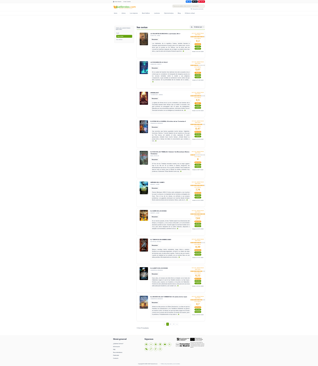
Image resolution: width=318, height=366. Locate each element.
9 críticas (198, 283)
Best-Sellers (146, 13)
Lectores (157, 13)
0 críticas (198, 48)
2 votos (198, 105)
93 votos (198, 281)
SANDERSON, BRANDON (156, 123)
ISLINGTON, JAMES (155, 35)
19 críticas (197, 311)
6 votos (198, 164)
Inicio (115, 13)
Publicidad (116, 355)
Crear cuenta (127, 1)
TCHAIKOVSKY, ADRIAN (156, 94)
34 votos (198, 134)
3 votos (198, 75)
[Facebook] (146, 344)
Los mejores (134, 13)
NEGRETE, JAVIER (154, 184)
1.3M (189, 1)
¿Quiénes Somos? (118, 343)
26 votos (198, 223)
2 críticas (198, 136)
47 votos (198, 195)
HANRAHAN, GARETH (155, 64)
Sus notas (120, 36)
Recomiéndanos (117, 352)
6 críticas (198, 197)
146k (195, 1)
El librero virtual (190, 13)
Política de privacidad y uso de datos (170, 363)
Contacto (115, 358)
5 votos (198, 46)
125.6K (202, 1)
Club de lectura (168, 13)
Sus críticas (119, 39)
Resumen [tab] (155, 39)
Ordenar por (198, 27)
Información (116, 346)
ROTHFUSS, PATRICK (155, 241)
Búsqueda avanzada (197, 9)
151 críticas (197, 254)
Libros (124, 13)
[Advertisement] (159, 20)
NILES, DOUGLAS (154, 155)
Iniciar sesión (118, 1)
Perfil (117, 33)
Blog (179, 13)
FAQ (114, 349)
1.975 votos (198, 252)
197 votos (197, 309)
